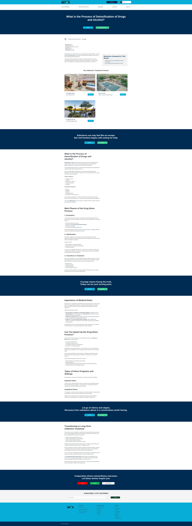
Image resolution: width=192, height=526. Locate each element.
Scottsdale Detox (117, 511)
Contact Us (112, 2)
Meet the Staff (117, 512)
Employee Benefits (118, 518)
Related (84, 39)
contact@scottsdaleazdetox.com (84, 509)
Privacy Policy (117, 514)
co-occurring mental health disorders (79, 224)
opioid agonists (86, 313)
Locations (114, 6)
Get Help (102, 142)
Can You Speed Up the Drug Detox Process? (114, 63)
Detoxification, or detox (69, 162)
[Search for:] (125, 2)
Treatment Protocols (84, 6)
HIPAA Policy (117, 515)
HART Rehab (117, 509)
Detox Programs (65, 6)
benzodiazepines (69, 313)
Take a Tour (91, 94)
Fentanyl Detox (99, 509)
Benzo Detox (99, 514)
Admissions (100, 6)
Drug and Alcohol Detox (74, 39)
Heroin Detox (99, 511)
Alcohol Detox (99, 508)
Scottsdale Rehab (117, 508)
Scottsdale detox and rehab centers (73, 456)
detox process (71, 55)
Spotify (95, 483)
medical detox (72, 200)
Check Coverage (102, 27)
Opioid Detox (99, 512)
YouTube (82, 483)
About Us (128, 6)
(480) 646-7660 (81, 507)
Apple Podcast (108, 483)
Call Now (88, 27)
